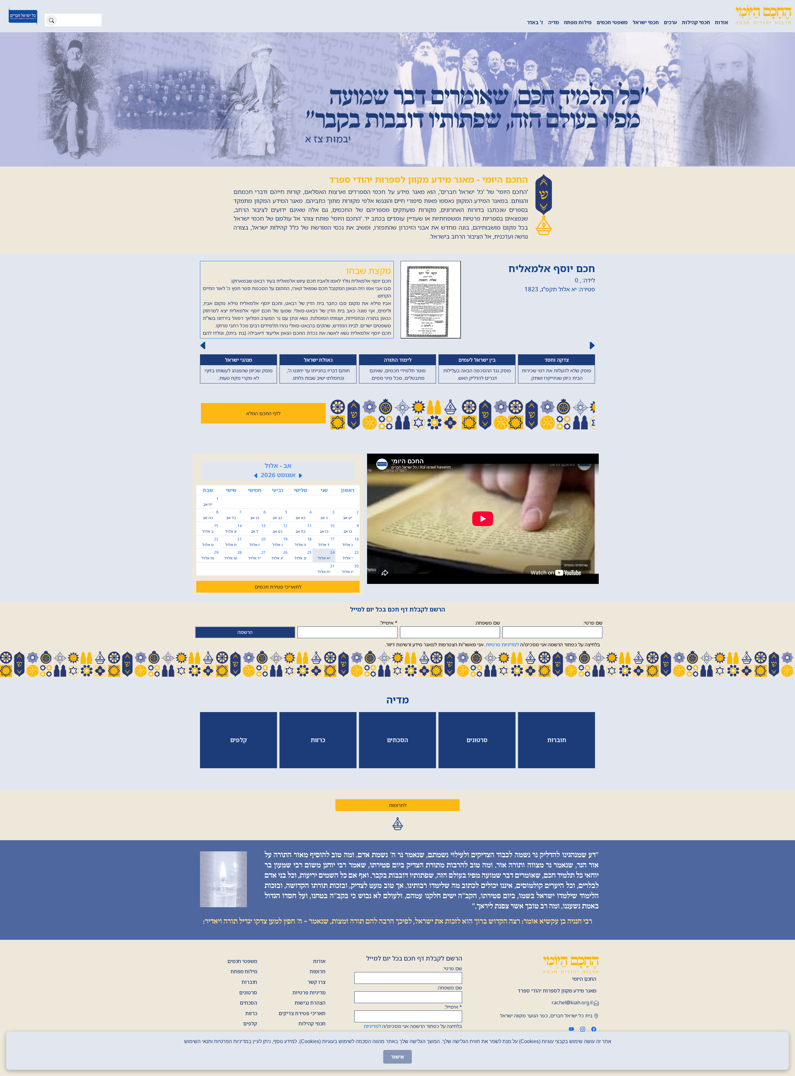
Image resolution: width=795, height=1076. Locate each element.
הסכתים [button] (397, 740)
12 (279, 528)
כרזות (251, 1013)
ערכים (670, 22)
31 (326, 568)
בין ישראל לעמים (477, 359)
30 (350, 568)
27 (257, 555)
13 (258, 528)
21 (233, 541)
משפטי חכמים (612, 22)
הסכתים (248, 1002)
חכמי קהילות (696, 22)
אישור (397, 1056)
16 (350, 541)
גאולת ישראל (318, 359)
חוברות (249, 982)
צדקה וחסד (556, 359)
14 (233, 528)
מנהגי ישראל (238, 359)
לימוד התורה (397, 359)
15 (210, 528)
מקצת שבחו (368, 270)
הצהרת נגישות (310, 1002)
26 (279, 555)
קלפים (250, 1023)
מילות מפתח (578, 22)
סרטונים (248, 992)
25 (302, 555)
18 (303, 541)
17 (326, 541)
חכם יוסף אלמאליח (551, 268)
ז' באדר (535, 22)
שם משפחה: (487, 622)
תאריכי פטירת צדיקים (302, 1013)
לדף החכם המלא (263, 413)
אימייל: (389, 622)
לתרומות (398, 805)
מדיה (553, 22)
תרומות (317, 971)
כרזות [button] (318, 740)
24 (326, 555)
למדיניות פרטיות (502, 644)
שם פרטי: (593, 622)
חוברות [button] (556, 740)
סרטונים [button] (477, 740)
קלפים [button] (238, 740)
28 (233, 555)
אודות (721, 22)
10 (327, 528)
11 (303, 528)
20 (257, 541)
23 (351, 555)
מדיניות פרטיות (309, 992)
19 (279, 541)
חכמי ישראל (646, 22)
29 (210, 555)
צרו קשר (316, 982)
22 (210, 541)
